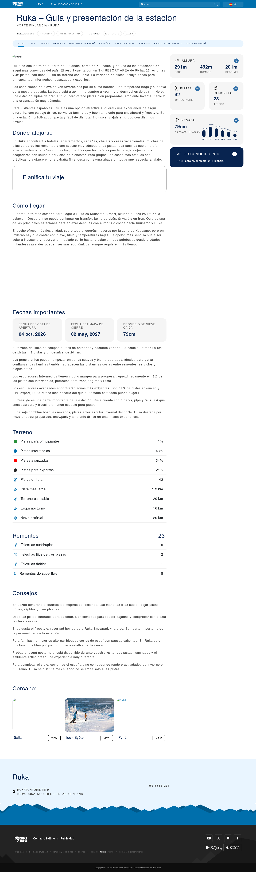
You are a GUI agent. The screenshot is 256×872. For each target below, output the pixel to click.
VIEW (54, 737)
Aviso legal (19, 851)
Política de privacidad (38, 851)
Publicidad (67, 838)
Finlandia (46, 33)
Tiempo (44, 43)
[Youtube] (209, 838)
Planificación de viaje (66, 4)
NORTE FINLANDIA (32, 25)
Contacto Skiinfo (44, 838)
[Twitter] (218, 838)
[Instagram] (228, 838)
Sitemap (81, 851)
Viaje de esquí (196, 43)
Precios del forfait (168, 43)
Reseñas (104, 43)
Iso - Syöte (112, 33)
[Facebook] (237, 838)
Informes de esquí (82, 43)
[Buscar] (216, 4)
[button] (89, 274)
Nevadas (144, 43)
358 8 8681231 (158, 785)
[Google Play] (214, 847)
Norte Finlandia (70, 33)
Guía (21, 43)
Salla (129, 33)
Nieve (39, 4)
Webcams (59, 43)
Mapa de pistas (125, 43)
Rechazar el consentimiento (131, 851)
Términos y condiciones (63, 851)
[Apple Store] (233, 847)
